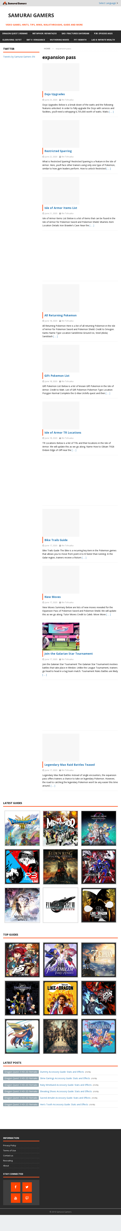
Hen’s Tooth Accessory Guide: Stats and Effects (46, 1104)
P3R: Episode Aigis (103, 33)
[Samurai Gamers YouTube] (15, 1198)
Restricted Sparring (58, 151)
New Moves (52, 597)
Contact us (8, 1155)
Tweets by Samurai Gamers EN (19, 56)
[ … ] (111, 111)
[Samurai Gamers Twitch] (27, 1198)
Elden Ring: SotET (12, 39)
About (6, 1165)
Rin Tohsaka (67, 99)
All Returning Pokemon (60, 315)
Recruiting (8, 1160)
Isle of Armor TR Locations (62, 432)
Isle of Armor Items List (60, 208)
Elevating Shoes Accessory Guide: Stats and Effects (48, 1091)
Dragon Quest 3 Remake (15, 33)
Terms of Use (9, 1150)
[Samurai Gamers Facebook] (15, 1187)
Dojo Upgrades (54, 94)
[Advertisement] (80, 256)
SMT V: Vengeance (35, 39)
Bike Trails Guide (56, 540)
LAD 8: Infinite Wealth (103, 39)
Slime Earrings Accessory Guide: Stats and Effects (47, 1078)
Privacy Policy (9, 1145)
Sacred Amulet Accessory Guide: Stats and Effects (47, 1097)
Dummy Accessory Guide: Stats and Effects (44, 1071)
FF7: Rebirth (80, 39)
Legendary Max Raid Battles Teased (69, 765)
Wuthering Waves (59, 39)
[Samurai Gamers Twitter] (27, 1187)
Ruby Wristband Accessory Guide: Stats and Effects (48, 1084)
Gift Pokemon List (56, 376)
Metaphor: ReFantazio (44, 33)
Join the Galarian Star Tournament (68, 653)
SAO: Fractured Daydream (75, 33)
